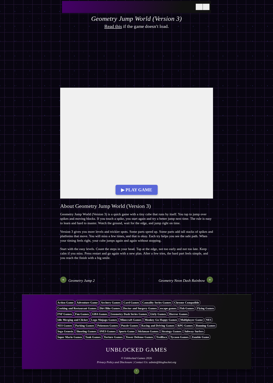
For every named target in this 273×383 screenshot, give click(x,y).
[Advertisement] (136, 60)
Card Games (131, 302)
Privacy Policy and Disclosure (114, 362)
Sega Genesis (65, 331)
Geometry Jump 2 (78, 280)
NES (208, 319)
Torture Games (113, 337)
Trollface (161, 337)
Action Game (65, 302)
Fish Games (187, 308)
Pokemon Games (107, 325)
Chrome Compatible (186, 302)
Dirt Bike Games (110, 308)
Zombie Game (200, 337)
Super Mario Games (69, 337)
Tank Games (93, 337)
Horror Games (178, 314)
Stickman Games (148, 331)
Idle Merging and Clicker (72, 319)
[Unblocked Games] (92, 9)
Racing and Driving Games (157, 325)
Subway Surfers (194, 331)
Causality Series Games (156, 302)
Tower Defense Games (139, 337)
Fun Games (82, 314)
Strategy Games (171, 331)
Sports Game (127, 331)
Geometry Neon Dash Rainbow (185, 280)
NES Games (64, 325)
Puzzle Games (129, 325)
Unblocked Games (134, 358)
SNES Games (107, 331)
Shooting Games (86, 331)
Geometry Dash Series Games (128, 314)
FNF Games (64, 314)
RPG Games (185, 325)
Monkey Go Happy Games (161, 319)
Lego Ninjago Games (104, 319)
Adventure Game (87, 302)
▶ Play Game (136, 189)
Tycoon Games (179, 337)
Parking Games (84, 325)
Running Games (205, 325)
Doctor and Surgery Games (140, 308)
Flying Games (205, 308)
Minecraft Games (131, 319)
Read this (113, 26)
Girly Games (158, 314)
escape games (168, 308)
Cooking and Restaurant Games (76, 308)
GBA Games (99, 314)
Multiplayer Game (191, 319)
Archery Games (110, 302)
